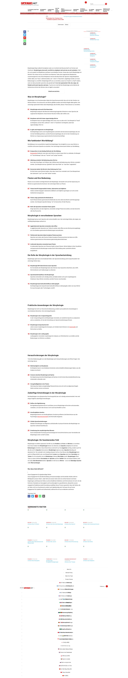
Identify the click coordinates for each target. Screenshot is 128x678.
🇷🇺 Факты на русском (65, 662)
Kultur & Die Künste (57, 10)
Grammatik (72, 327)
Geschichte (99, 10)
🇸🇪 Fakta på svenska (65, 619)
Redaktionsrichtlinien (77, 16)
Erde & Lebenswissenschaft (66, 10)
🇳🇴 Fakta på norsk (65, 622)
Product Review (69, 579)
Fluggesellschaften (33, 10)
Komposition (33, 153)
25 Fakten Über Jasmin (51, 541)
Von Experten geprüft (68, 16)
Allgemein (91, 10)
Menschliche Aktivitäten (106, 10)
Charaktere (51, 10)
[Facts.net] (29, 3)
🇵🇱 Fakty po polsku (65, 655)
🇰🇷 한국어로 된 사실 (65, 645)
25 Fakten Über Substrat (70, 524)
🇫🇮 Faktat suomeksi (65, 625)
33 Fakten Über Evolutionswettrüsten (91, 524)
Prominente (43, 10)
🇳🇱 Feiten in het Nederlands (65, 652)
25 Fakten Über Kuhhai (88, 541)
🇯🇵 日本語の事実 (65, 642)
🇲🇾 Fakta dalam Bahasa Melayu (65, 649)
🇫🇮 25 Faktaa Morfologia (65, 592)
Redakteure (37, 485)
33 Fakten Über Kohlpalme (88, 560)
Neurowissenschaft (42, 416)
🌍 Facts (65, 599)
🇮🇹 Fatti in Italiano (65, 609)
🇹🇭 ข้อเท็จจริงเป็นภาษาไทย (65, 665)
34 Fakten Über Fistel (94, 39)
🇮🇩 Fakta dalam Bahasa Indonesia (65, 639)
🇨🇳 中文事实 (65, 675)
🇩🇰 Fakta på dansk (65, 615)
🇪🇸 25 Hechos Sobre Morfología (65, 589)
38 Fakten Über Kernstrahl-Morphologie (54, 524)
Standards (36, 483)
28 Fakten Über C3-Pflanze (33, 524)
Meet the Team (69, 576)
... (111, 10)
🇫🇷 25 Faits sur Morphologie (65, 596)
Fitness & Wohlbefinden (83, 10)
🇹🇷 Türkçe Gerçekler (65, 672)
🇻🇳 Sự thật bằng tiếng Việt (65, 669)
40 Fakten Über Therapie (70, 562)
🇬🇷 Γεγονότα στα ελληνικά (65, 632)
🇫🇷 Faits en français (65, 602)
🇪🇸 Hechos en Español (65, 606)
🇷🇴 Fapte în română (65, 659)
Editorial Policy (69, 572)
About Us (69, 569)
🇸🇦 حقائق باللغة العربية (65, 629)
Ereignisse (76, 10)
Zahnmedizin (63, 24)
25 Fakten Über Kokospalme (34, 560)
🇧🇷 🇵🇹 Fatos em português (65, 612)
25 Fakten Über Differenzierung (71, 541)
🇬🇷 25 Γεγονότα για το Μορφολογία (65, 586)
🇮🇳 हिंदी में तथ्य (65, 635)
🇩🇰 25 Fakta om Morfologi (65, 582)
